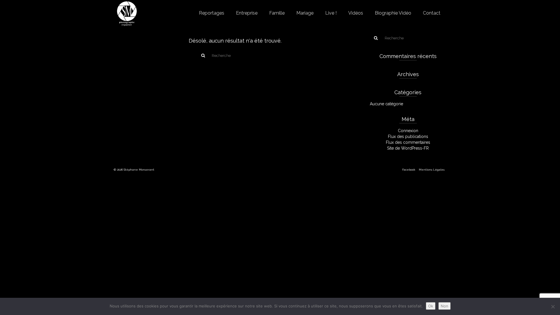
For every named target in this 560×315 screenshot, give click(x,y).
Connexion (408, 130)
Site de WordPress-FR (408, 148)
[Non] (553, 306)
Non (444, 306)
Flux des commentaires (408, 142)
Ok (430, 306)
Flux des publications (408, 136)
